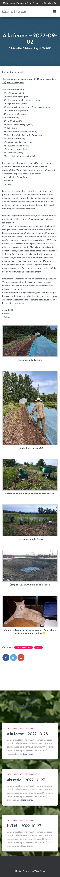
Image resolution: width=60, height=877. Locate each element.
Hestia (18, 871)
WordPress (39, 871)
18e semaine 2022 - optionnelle (22, 728)
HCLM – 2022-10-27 (24, 825)
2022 (38, 647)
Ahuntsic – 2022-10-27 (26, 780)
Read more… (28, 754)
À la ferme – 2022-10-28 (27, 733)
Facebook (30, 864)
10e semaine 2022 (23, 647)
